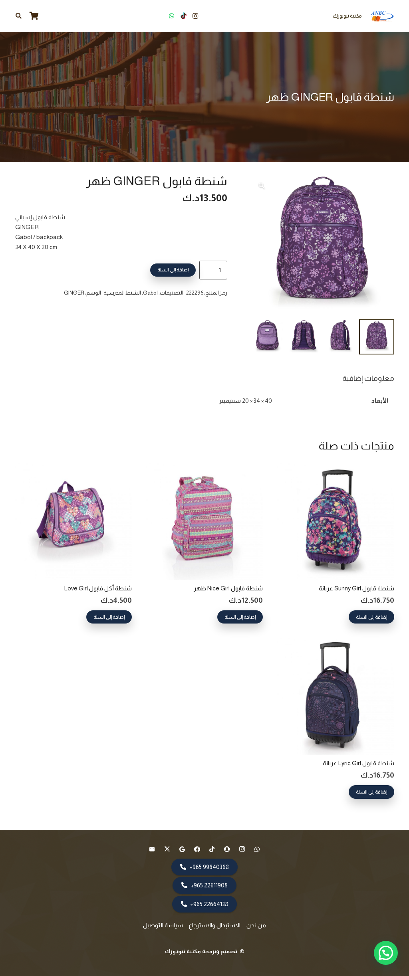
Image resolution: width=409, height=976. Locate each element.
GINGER (74, 293)
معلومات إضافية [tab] (368, 378)
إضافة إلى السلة (173, 270)
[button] (18, 16)
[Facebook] (197, 849)
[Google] (182, 849)
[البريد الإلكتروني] (152, 849)
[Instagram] (195, 16)
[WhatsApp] (171, 16)
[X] (167, 849)
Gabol (150, 293)
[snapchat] (227, 849)
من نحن (256, 925)
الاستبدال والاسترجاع (214, 925)
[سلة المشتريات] (34, 16)
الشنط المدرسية (122, 293)
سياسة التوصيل (163, 925)
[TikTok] (183, 16)
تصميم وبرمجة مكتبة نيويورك (201, 951)
